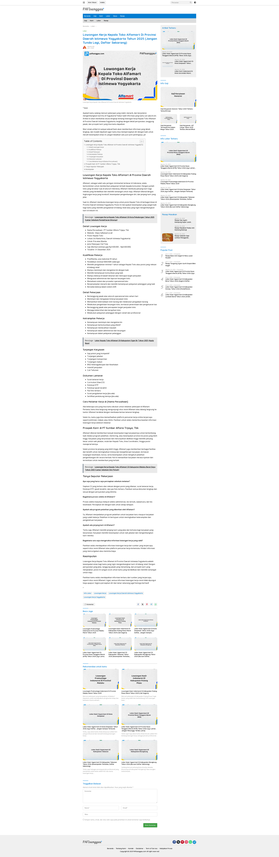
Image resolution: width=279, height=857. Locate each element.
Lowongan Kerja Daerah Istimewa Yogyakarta (126, 593)
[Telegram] (194, 842)
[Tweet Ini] (142, 604)
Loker (108, 16)
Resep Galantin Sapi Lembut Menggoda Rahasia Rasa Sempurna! (184, 237)
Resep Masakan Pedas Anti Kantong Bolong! (184, 229)
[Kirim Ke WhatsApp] (155, 604)
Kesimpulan (90, 169)
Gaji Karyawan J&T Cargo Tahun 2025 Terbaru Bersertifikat (187, 127)
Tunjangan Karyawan (96, 157)
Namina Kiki (90, 46)
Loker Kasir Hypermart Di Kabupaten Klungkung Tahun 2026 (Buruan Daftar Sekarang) (144, 655)
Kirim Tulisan (92, 2)
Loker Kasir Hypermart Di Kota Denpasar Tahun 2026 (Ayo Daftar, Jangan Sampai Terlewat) (145, 631)
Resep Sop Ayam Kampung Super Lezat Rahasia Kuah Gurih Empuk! (183, 221)
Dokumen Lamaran (95, 159)
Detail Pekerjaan (94, 152)
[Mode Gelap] (195, 2)
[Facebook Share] (138, 604)
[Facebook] (174, 842)
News (115, 16)
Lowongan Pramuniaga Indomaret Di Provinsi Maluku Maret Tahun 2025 (93, 631)
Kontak (131, 848)
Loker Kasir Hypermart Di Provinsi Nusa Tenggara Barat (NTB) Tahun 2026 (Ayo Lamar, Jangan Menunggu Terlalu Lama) (94, 655)
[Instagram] (186, 842)
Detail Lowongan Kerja (96, 147)
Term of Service (151, 848)
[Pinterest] (182, 842)
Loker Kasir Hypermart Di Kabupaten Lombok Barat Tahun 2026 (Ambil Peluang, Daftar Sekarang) (178, 296)
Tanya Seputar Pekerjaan (95, 167)
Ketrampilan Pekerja (95, 154)
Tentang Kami (121, 848)
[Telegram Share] (151, 604)
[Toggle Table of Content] (140, 141)
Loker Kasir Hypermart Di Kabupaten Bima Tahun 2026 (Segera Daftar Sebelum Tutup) (178, 280)
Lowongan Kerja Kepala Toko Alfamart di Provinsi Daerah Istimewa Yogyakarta (114, 145)
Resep (122, 16)
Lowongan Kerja (100, 593)
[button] (191, 2)
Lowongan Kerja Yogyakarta (94, 597)
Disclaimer (139, 848)
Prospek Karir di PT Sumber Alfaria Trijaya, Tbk (103, 164)
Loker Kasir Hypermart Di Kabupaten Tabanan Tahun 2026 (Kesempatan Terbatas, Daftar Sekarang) (119, 655)
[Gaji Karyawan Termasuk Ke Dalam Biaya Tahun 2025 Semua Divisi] (169, 118)
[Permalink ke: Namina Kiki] (84, 47)
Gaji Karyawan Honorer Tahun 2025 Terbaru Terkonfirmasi (177, 110)
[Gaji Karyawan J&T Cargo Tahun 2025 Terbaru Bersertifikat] (188, 118)
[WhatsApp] (190, 842)
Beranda (87, 16)
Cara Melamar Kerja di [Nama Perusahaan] (103, 161)
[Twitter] (178, 842)
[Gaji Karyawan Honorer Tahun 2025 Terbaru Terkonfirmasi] (178, 97)
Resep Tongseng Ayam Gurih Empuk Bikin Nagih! (180, 264)
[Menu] (84, 2)
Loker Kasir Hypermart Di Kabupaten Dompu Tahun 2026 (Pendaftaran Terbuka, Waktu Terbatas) (178, 288)
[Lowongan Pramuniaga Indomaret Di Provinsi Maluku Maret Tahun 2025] (94, 620)
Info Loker (87, 593)
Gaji (95, 16)
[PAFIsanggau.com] (94, 9)
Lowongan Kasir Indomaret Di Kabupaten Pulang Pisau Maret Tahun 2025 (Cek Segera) (120, 631)
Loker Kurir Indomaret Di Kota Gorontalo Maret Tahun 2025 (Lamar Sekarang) (184, 72)
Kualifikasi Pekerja (95, 149)
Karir (101, 16)
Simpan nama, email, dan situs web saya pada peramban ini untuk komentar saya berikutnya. (117, 820)
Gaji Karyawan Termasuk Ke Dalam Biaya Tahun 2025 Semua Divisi (168, 127)
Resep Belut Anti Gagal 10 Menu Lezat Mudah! (178, 257)
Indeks (102, 2)
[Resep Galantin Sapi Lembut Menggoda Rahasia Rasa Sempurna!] (167, 237)
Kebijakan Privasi (166, 848)
